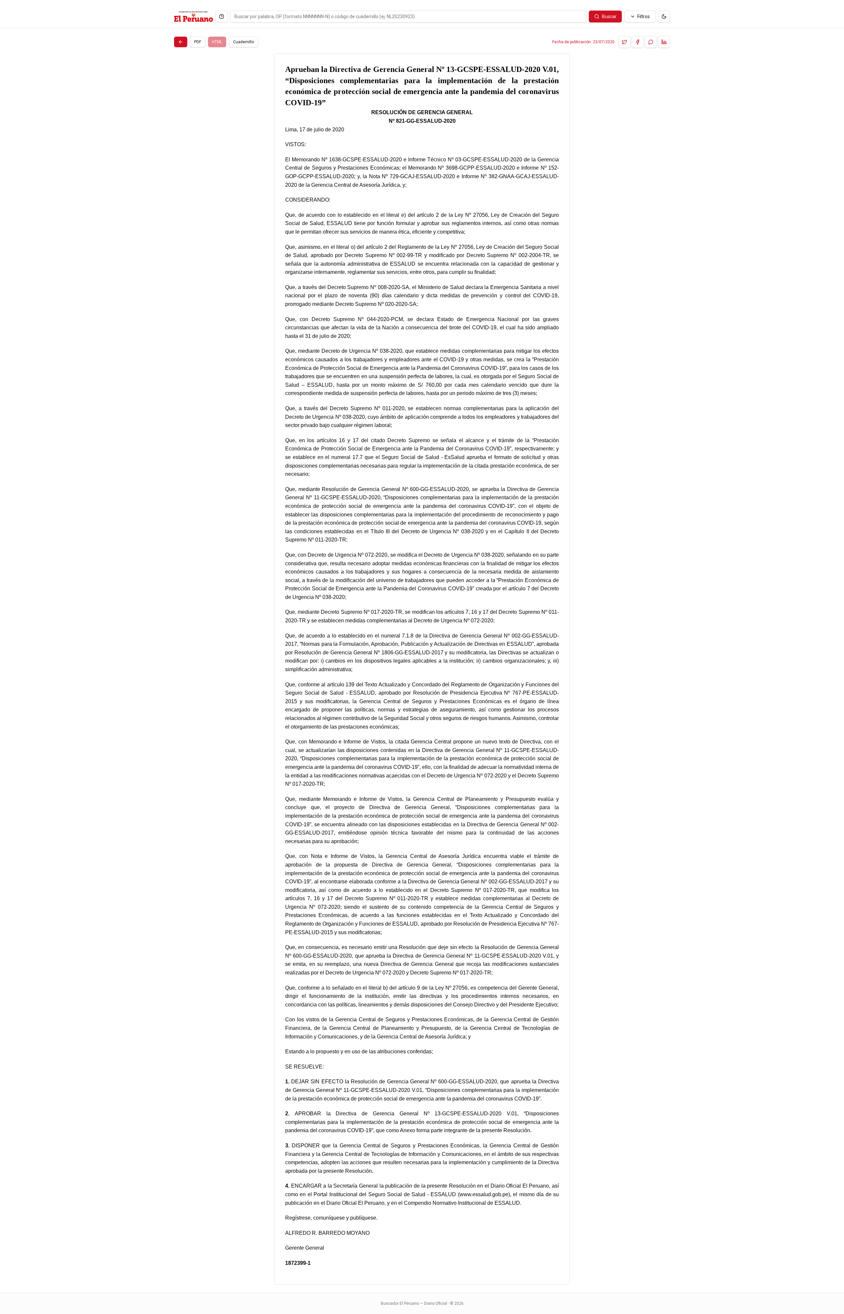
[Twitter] (624, 42)
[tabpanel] (422, 669)
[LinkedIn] (664, 42)
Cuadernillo (243, 42)
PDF (197, 42)
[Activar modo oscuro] (664, 16)
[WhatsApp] (651, 42)
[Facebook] (638, 42)
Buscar (609, 16)
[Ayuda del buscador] (221, 16)
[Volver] (180, 42)
